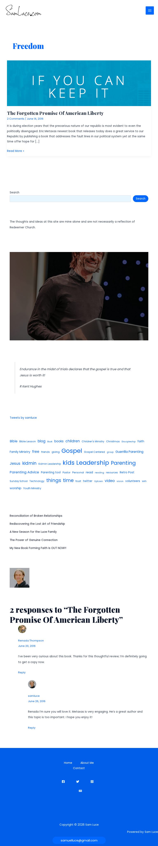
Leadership (92, 462)
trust (78, 481)
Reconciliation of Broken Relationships (36, 516)
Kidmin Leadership (49, 464)
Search (14, 192)
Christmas (113, 441)
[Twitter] (77, 781)
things (53, 480)
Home (68, 763)
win (144, 481)
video (110, 480)
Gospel (72, 450)
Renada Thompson (31, 641)
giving (56, 452)
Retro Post (127, 472)
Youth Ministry (32, 488)
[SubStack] (80, 790)
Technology (36, 481)
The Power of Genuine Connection (34, 540)
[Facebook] (63, 781)
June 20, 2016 (27, 646)
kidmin (29, 463)
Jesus (15, 463)
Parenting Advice (24, 472)
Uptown (98, 481)
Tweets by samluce (23, 418)
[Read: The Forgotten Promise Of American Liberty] (79, 83)
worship (15, 488)
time (68, 480)
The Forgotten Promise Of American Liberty (55, 113)
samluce (34, 696)
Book (49, 441)
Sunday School (19, 481)
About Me (87, 763)
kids (68, 463)
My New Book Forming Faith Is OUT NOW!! (38, 548)
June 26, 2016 (36, 701)
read (89, 472)
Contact (79, 768)
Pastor (66, 472)
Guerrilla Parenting (129, 452)
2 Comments (15, 118)
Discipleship (129, 441)
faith (140, 441)
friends (45, 452)
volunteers (132, 481)
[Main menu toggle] (150, 10)
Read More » (15, 151)
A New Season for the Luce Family (33, 532)
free (35, 451)
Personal (78, 472)
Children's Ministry (93, 441)
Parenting (123, 463)
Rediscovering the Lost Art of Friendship (37, 524)
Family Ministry (20, 452)
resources (112, 472)
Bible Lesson (27, 441)
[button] (79, 840)
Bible (13, 441)
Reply (22, 672)
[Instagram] (92, 781)
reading (99, 472)
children (72, 441)
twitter (87, 481)
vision (120, 481)
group (110, 452)
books (59, 441)
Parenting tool (51, 472)
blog (41, 441)
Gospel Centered (94, 452)
